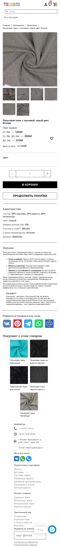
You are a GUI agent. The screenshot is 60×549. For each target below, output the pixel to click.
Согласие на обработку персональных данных (26, 543)
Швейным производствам (27, 481)
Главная (6, 25)
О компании (20, 516)
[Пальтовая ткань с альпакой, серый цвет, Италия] (9, 94)
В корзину (30, 184)
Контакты (19, 525)
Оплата (18, 469)
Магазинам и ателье (24, 485)
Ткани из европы (22, 506)
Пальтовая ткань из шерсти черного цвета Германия (39, 363)
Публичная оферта (24, 478)
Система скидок (22, 475)
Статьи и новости (23, 522)
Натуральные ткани (24, 503)
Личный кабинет (22, 488)
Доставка (19, 472)
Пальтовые (32, 25)
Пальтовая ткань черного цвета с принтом (37, 389)
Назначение (18, 25)
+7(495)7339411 (26, 428)
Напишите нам (21, 519)
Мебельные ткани (23, 500)
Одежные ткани (22, 497)
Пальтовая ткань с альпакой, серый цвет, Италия (25, 28)
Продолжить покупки (30, 195)
